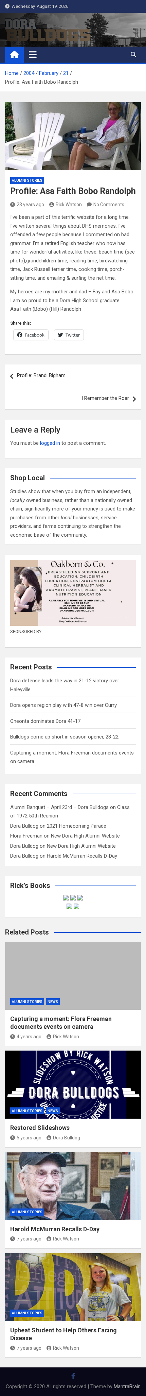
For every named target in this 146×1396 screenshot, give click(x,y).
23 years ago (30, 204)
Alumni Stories (27, 180)
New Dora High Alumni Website (85, 836)
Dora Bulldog (24, 826)
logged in (50, 443)
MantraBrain (127, 1386)
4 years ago (29, 1036)
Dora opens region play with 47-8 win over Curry (63, 705)
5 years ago (29, 1137)
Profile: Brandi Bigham (41, 375)
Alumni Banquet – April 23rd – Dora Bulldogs (59, 807)
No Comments (108, 204)
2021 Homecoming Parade (76, 826)
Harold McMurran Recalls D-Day (82, 856)
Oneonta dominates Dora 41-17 (45, 721)
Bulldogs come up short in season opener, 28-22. (65, 737)
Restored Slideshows (40, 1127)
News (53, 1002)
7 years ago (29, 1238)
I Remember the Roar (105, 398)
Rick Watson (69, 204)
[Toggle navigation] (33, 54)
